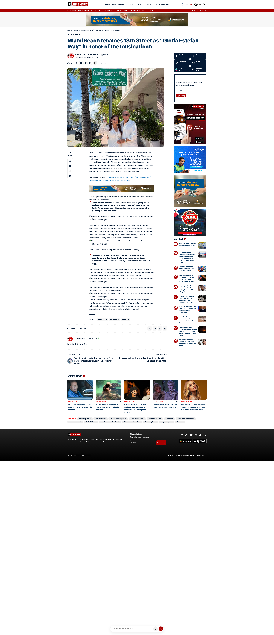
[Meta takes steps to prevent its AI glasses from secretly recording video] (202, 342)
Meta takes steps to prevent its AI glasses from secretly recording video (187, 342)
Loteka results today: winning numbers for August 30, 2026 (186, 268)
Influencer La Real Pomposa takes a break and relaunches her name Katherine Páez (193, 407)
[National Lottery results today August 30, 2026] (202, 245)
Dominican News (75, 10)
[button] (200, 4)
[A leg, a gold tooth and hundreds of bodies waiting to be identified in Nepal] (202, 288)
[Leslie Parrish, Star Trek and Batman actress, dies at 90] (165, 390)
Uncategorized (85, 419)
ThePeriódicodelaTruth (110, 422)
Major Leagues (166, 422)
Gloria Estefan (114, 319)
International (88, 10)
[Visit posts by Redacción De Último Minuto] (70, 56)
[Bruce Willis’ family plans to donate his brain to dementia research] (80, 390)
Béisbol (180, 422)
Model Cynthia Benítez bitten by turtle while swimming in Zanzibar (108, 407)
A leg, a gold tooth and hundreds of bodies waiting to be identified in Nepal (187, 289)
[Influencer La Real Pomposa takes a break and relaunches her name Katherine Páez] (194, 390)
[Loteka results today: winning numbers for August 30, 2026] (202, 269)
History (143, 10)
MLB (125, 422)
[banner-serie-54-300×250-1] (190, 222)
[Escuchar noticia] (95, 63)
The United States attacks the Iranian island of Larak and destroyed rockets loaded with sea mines (188, 331)
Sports (119, 10)
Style (125, 10)
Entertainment (109, 10)
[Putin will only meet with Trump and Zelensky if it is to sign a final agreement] (202, 309)
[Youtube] (198, 62)
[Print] (90, 63)
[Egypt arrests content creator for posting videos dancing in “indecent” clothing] (202, 298)
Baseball (169, 419)
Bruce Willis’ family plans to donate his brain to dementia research (79, 407)
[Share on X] (76, 63)
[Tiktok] (182, 69)
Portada (69, 30)
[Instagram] (200, 10)
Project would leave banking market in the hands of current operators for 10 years (187, 278)
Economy (98, 10)
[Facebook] (192, 10)
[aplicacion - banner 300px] (190, 124)
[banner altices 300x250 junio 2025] (190, 160)
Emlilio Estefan (102, 319)
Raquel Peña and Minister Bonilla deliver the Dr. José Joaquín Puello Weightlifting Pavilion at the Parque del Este (187, 257)
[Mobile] (137, 19)
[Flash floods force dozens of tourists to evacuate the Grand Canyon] (202, 319)
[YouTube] (197, 10)
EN (191, 4)
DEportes (136, 422)
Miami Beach (125, 319)
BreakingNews (150, 422)
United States (91, 422)
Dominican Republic (118, 419)
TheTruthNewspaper (186, 419)
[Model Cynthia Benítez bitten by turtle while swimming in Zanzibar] (108, 390)
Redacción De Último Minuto (88, 54)
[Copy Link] (85, 63)
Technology (134, 10)
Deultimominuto (155, 419)
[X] (194, 10)
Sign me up (181, 96)
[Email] (81, 63)
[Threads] (205, 10)
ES (187, 4)
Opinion (151, 10)
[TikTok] (202, 10)
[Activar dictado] (155, 628)
